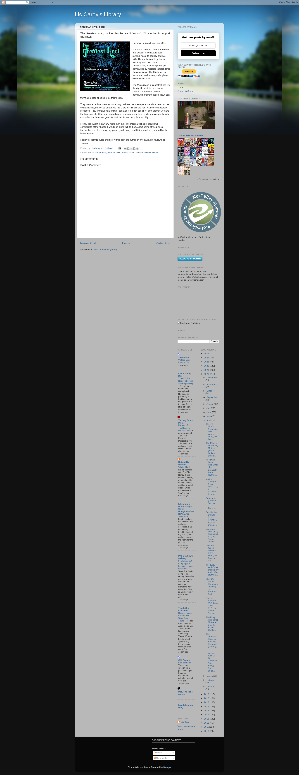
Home (126, 243)
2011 (206, 727)
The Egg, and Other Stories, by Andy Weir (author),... (212, 570)
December (211, 377)
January (210, 687)
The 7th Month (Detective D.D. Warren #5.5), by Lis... (212, 431)
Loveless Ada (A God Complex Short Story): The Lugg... (211, 662)
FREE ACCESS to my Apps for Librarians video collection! (185, 565)
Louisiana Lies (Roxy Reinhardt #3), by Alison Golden (212, 535)
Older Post (163, 243)
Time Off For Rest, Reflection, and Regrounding (185, 381)
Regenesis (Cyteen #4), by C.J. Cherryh (211, 503)
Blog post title (184, 663)
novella (139, 152)
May (208, 416)
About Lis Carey (185, 91)
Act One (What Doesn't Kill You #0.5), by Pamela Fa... (211, 553)
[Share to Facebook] (134, 148)
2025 (207, 353)
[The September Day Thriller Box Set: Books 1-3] (212, 154)
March (209, 676)
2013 (207, 719)
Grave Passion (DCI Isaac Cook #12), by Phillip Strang (212, 605)
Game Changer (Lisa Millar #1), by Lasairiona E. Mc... (212, 486)
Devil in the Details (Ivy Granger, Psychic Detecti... (211, 518)
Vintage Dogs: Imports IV (184, 361)
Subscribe (198, 53)
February (211, 680)
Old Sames (184, 660)
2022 (207, 366)
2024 (207, 358)
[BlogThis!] (128, 148)
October (210, 391)
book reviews (113, 152)
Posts (159, 753)
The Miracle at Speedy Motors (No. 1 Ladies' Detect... (212, 449)
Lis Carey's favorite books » (207, 179)
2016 (207, 706)
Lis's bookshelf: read (190, 136)
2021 (207, 370)
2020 (207, 374)
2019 (207, 694)
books (125, 152)
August (210, 404)
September (211, 397)
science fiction (151, 152)
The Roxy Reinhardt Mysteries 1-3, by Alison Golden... (212, 623)
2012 (207, 723)
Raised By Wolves (183, 463)
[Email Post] (119, 148)
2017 (207, 702)
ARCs (91, 152)
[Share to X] (131, 148)
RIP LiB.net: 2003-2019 (183, 515)
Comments (161, 758)
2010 (207, 731)
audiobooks (100, 152)
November (211, 384)
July (208, 408)
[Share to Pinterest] (137, 148)
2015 (207, 710)
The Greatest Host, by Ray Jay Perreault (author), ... (211, 641)
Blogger (167, 767)
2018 (207, 698)
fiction (132, 152)
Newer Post (88, 243)
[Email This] (125, 148)
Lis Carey (186, 722)
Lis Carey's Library (98, 14)
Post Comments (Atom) (105, 249)
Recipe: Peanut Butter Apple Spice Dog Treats (185, 617)
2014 (207, 714)
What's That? (184, 467)
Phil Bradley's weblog (185, 557)
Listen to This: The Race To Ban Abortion (184, 428)
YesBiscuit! (184, 357)
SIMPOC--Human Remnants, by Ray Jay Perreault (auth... (212, 586)
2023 (207, 362)
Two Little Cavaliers (183, 609)
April (208, 420)
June (209, 412)
